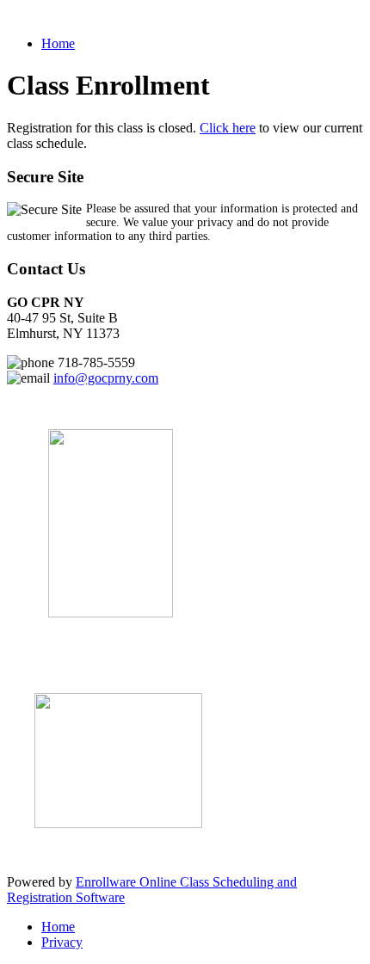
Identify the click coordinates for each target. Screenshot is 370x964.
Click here (228, 127)
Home (58, 43)
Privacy (62, 942)
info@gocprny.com (105, 378)
